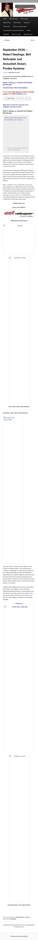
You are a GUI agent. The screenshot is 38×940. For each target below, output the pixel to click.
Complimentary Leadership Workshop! (13, 30)
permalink (13, 919)
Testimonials (6, 26)
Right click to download (10, 105)
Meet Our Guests (16, 34)
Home (5, 18)
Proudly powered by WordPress (19, 936)
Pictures (29, 30)
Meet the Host (7, 22)
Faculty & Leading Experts (20, 26)
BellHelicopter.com (19, 203)
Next (33, 40)
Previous (6, 40)
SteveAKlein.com (28, 34)
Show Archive (17, 22)
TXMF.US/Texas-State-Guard (19, 221)
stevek (27, 917)
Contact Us (27, 22)
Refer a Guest (24, 18)
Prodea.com (19, 603)
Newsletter (6, 34)
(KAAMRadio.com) (21, 94)
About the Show (13, 18)
